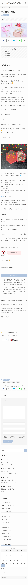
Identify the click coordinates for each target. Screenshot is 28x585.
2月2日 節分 (7, 52)
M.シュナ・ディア (8, 514)
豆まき (8, 53)
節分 (4, 382)
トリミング (7, 525)
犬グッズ (6, 522)
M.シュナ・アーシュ (8, 505)
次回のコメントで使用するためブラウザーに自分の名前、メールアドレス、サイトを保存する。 (14, 437)
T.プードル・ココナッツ (9, 511)
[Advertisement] (14, 361)
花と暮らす (7, 530)
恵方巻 (8, 55)
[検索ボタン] (2, 3)
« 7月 (2, 568)
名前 (3, 421)
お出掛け (6, 516)
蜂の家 (3, 196)
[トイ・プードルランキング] (14, 340)
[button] (3, 40)
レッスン (6, 533)
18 (6, 560)
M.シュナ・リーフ (8, 508)
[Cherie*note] (14, 3)
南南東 (18, 382)
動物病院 (6, 527)
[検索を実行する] (25, 450)
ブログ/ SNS (7, 539)
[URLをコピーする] (24, 40)
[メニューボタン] (25, 3)
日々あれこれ (5, 15)
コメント (5, 404)
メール (4, 426)
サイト (4, 431)
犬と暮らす (7, 502)
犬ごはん (6, 519)
